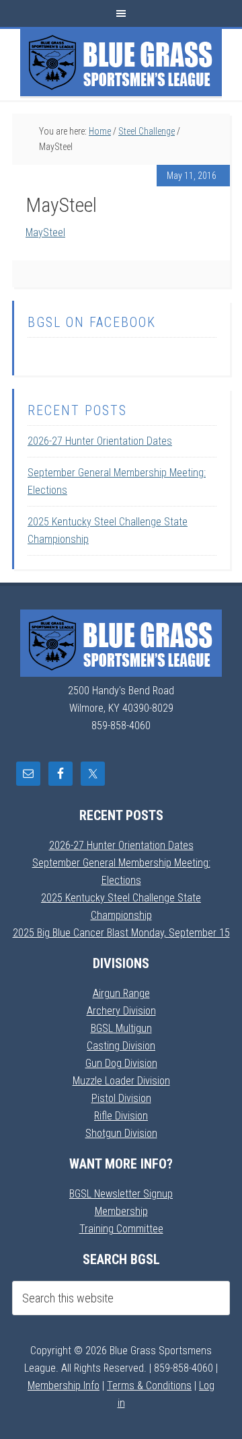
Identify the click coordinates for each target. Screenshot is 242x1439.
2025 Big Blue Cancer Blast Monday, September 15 (121, 932)
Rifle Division (121, 1115)
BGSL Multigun (121, 1028)
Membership (121, 1211)
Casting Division (121, 1045)
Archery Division (121, 1010)
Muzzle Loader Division (121, 1080)
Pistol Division (121, 1098)
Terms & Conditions (149, 1385)
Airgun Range (121, 993)
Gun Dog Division (121, 1063)
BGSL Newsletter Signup (121, 1193)
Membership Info (63, 1385)
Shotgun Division (121, 1133)
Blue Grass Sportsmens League (121, 62)
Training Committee (121, 1228)
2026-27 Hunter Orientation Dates (100, 441)
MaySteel (45, 232)
